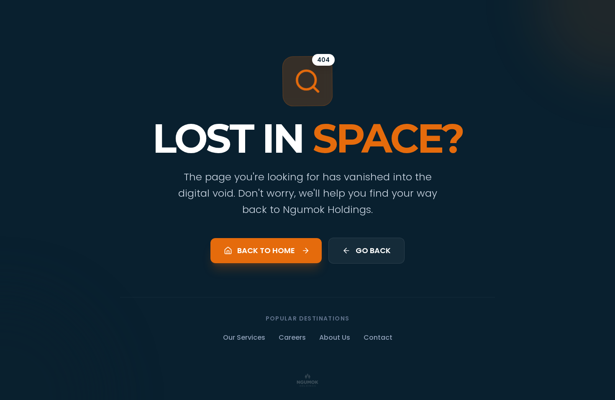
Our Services (244, 337)
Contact (378, 337)
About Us (334, 337)
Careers (292, 337)
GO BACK (373, 250)
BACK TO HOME (266, 250)
